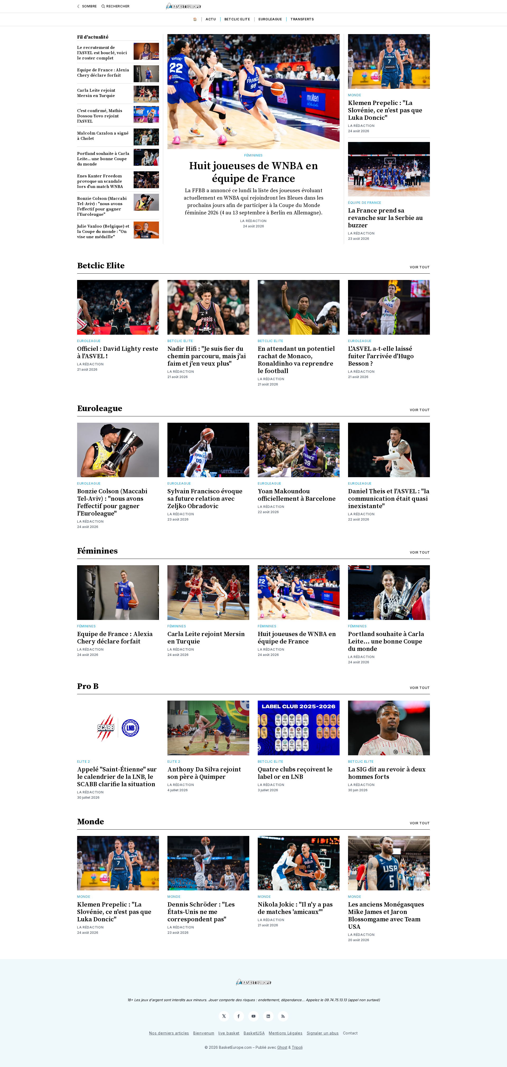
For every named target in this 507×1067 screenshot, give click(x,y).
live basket (229, 1033)
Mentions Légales (285, 1033)
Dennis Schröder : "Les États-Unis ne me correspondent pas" (201, 912)
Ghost (282, 1047)
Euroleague (270, 19)
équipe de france (364, 203)
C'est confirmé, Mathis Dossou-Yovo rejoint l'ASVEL (99, 116)
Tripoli (297, 1047)
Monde (354, 95)
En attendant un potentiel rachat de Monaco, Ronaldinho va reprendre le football (296, 360)
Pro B (87, 686)
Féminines (253, 155)
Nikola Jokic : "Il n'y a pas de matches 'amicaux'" (295, 908)
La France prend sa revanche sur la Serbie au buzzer (385, 218)
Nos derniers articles (169, 1033)
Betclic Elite (237, 19)
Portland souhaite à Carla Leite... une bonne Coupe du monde (103, 159)
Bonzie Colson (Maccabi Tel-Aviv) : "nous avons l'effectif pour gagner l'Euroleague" (102, 206)
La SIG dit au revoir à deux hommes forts (387, 773)
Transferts (302, 19)
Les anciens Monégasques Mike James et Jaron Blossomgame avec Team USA (386, 916)
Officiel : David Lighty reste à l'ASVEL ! (117, 352)
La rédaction (253, 221)
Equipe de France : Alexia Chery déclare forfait (103, 72)
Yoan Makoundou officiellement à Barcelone (297, 495)
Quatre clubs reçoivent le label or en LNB (295, 773)
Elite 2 (83, 762)
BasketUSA (254, 1033)
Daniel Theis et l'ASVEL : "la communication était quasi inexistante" (388, 498)
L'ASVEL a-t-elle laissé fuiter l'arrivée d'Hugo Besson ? (381, 356)
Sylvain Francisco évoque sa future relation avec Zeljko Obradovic (204, 498)
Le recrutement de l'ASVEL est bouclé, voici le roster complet (102, 53)
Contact (350, 1033)
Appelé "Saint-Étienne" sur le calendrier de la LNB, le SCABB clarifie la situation (117, 777)
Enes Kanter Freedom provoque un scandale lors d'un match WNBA (100, 181)
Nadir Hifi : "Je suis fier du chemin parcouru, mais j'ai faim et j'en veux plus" (206, 356)
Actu (211, 19)
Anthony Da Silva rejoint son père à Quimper (204, 773)
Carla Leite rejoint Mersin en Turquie (96, 93)
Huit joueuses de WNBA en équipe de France (253, 172)
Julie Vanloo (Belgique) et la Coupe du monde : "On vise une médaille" (103, 232)
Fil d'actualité (93, 37)
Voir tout (420, 267)
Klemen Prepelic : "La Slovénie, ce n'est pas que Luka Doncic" (385, 110)
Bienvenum (203, 1033)
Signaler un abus (323, 1033)
